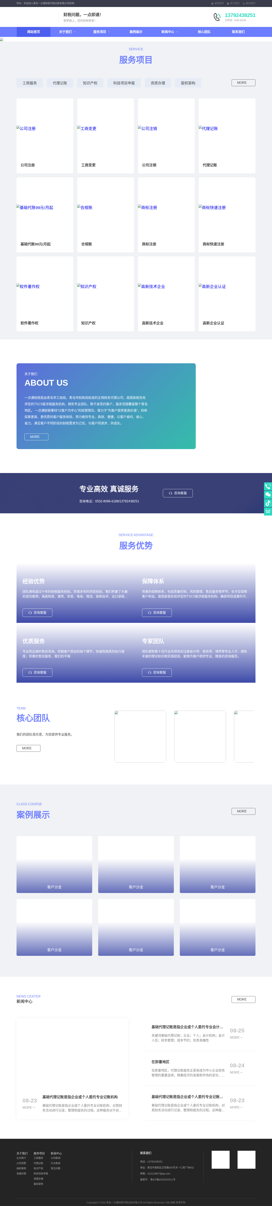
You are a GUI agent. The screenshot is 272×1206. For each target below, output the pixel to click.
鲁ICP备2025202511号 (162, 1179)
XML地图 (170, 1202)
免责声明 (180, 1202)
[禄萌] (198, 737)
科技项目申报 (124, 83)
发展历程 (21, 1173)
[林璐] (138, 737)
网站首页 (33, 32)
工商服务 (30, 83)
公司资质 (21, 1163)
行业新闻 (55, 1163)
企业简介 (21, 1158)
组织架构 (21, 1168)
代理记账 (60, 83)
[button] (30, 39)
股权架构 (188, 83)
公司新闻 (55, 1158)
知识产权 (90, 83)
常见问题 (55, 1168)
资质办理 (158, 83)
